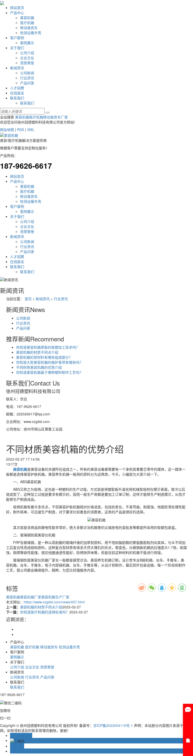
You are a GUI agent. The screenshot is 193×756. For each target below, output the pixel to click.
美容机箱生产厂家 (55, 596)
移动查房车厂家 (55, 116)
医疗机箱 (27, 22)
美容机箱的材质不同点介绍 (37, 352)
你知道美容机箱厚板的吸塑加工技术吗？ (47, 347)
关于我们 (17, 47)
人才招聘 (17, 87)
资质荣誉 (27, 62)
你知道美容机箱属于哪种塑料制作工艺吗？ (49, 372)
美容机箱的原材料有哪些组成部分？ (44, 357)
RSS (20, 129)
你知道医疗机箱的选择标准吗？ (44, 611)
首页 (28, 298)
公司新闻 (27, 72)
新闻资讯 (17, 67)
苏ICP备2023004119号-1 (113, 725)
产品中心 (17, 12)
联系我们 (17, 97)
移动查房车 (29, 27)
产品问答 (27, 82)
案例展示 (27, 42)
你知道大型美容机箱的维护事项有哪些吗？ (49, 362)
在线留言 (17, 92)
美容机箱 (27, 17)
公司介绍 (27, 52)
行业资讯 (27, 77)
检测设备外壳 (30, 32)
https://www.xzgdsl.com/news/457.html (54, 601)
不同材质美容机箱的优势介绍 (39, 367)
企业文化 (27, 57)
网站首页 (17, 7)
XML (30, 129)
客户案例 (17, 37)
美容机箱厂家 (30, 596)
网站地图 (7, 129)
